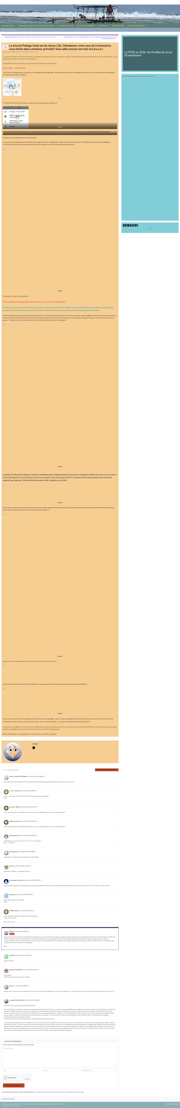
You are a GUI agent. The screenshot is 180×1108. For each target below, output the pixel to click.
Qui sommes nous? (8, 25)
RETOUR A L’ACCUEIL (7, 1099)
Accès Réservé (103, 25)
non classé (35, 52)
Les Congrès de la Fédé (65, 25)
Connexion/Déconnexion (136, 25)
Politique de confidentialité (9, 30)
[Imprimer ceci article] (115, 52)
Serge (5, 52)
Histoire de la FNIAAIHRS (86, 25)
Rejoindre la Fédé (118, 25)
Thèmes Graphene (16, 1105)
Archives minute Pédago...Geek (24, 52)
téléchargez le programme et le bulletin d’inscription (36, 25)
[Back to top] (175, 1103)
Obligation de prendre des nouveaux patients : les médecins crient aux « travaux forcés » (30, 37)
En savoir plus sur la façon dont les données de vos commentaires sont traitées (59, 1092)
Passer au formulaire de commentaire (106, 769)
